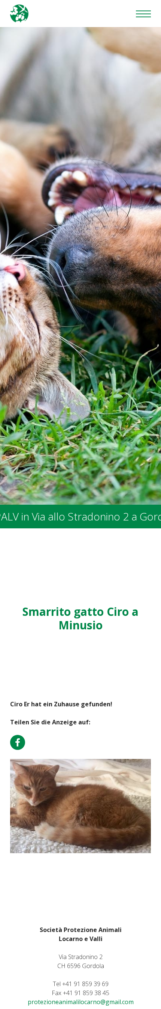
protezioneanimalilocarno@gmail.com (81, 1002)
